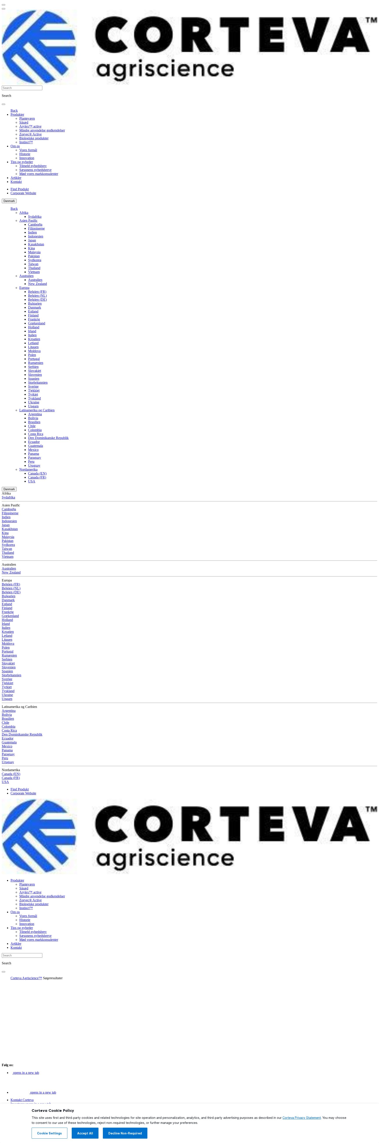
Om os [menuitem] (15, 146)
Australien (26, 276)
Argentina (35, 414)
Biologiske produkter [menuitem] (33, 138)
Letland (33, 343)
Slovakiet (34, 371)
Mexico (33, 450)
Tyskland (34, 398)
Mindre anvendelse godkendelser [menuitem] (42, 130)
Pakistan (34, 256)
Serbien (33, 367)
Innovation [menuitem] (26, 158)
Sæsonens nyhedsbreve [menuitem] (35, 170)
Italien (32, 335)
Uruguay (34, 465)
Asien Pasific (28, 220)
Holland (33, 327)
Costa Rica (35, 434)
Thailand (34, 268)
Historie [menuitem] (24, 154)
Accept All (85, 1133)
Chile (32, 426)
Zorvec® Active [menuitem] (30, 134)
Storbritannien (38, 382)
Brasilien (34, 422)
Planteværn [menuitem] (27, 118)
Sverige (33, 386)
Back (14, 110)
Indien (32, 232)
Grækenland (36, 323)
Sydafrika (34, 216)
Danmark (9, 201)
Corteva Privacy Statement (301, 1117)
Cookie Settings (49, 1133)
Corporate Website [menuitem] (23, 193)
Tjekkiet (33, 390)
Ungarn (33, 406)
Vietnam (34, 272)
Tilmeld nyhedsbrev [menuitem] (33, 166)
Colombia (35, 430)
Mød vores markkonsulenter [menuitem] (38, 174)
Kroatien (34, 339)
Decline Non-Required (125, 1133)
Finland (33, 315)
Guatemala (35, 446)
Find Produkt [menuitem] (20, 189)
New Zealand (37, 284)
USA (31, 481)
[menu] (3, 4)
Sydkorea (34, 260)
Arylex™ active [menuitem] (30, 126)
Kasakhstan (36, 244)
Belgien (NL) (37, 295)
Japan (32, 240)
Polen (32, 355)
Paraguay (34, 457)
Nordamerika (28, 469)
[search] (3, 104)
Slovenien (35, 374)
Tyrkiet (33, 394)
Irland (32, 331)
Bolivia (33, 418)
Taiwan (33, 264)
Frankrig (34, 319)
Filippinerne (36, 228)
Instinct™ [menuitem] (26, 142)
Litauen (33, 347)
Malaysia (34, 252)
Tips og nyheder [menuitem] (22, 162)
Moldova (34, 351)
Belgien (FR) (37, 291)
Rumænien (35, 363)
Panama (33, 453)
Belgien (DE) (37, 299)
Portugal (34, 359)
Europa (24, 288)
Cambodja (35, 224)
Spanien (33, 378)
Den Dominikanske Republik (48, 438)
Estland (33, 311)
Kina (31, 248)
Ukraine (33, 402)
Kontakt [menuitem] (16, 182)
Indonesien (35, 236)
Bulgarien (35, 303)
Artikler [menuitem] (16, 178)
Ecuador (34, 442)
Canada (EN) (37, 473)
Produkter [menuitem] (17, 114)
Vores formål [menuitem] (28, 150)
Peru (31, 461)
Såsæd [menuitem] (23, 122)
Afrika (23, 212)
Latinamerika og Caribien (37, 410)
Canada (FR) (37, 477)
